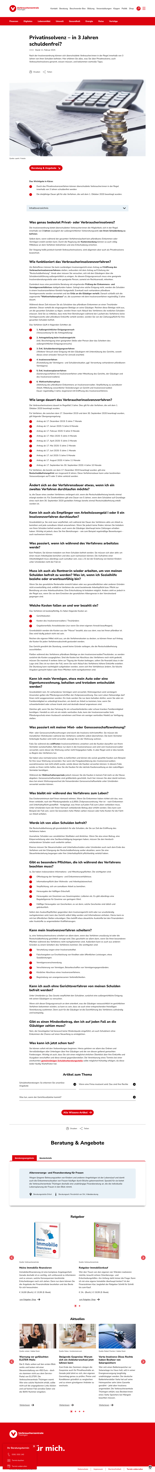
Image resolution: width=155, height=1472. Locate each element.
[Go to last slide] (11, 1257)
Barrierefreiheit (114, 1469)
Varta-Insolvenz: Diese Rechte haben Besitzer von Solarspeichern (116, 1359)
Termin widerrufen (135, 1469)
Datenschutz (83, 1469)
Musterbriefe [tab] (45, 1158)
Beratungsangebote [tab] (24, 1158)
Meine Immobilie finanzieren (35, 1267)
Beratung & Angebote (43, 168)
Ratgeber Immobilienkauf (93, 1267)
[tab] (75, 1306)
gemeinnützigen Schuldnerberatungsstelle (62, 1060)
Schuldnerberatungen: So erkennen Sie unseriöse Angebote (41, 1084)
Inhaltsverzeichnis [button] (38, 208)
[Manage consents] (150, 1467)
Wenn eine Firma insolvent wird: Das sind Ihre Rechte (103, 1084)
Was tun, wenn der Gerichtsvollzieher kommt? (40, 1097)
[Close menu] (34, 1446)
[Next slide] (143, 1257)
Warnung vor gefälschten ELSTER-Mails (33, 1358)
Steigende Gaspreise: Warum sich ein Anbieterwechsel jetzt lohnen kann (76, 1359)
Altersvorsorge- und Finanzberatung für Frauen (56, 1172)
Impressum (98, 1469)
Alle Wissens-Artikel (75, 1112)
